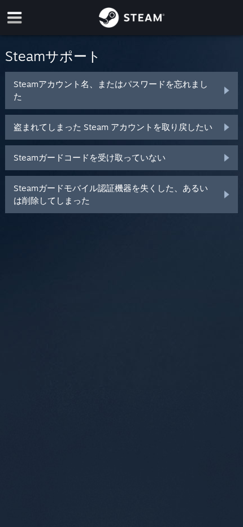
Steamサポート (53, 55)
